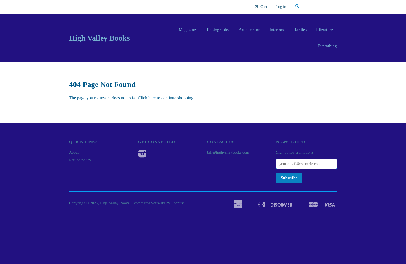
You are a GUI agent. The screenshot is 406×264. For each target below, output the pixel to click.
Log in (281, 7)
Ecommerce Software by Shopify (157, 203)
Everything (327, 46)
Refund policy (80, 160)
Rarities (300, 29)
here (152, 98)
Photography (218, 29)
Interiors (277, 29)
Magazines (188, 29)
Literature (324, 29)
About (74, 152)
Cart (263, 7)
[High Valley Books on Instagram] (142, 156)
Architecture (249, 29)
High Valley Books (99, 38)
